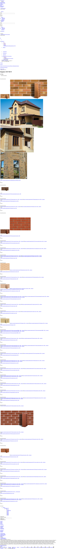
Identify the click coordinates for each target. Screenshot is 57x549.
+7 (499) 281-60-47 (3, 8)
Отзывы (1, 527)
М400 (8, 514)
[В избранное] (0, 183)
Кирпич (4, 507)
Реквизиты (1, 530)
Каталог (1, 521)
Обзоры (1, 536)
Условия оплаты (2, 533)
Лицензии (1, 526)
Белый (8, 509)
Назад (5, 43)
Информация (2, 528)
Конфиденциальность (3, 545)
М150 (8, 511)
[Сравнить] (0, 184)
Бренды (1, 522)
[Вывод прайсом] (3, 77)
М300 (8, 513)
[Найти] (1, 16)
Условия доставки (2, 534)
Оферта (1, 546)
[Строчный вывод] (2, 77)
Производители (6, 508)
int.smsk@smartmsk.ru (3, 538)
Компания (1, 524)
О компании (2, 525)
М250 (8, 512)
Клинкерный (9, 510)
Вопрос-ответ (2, 535)
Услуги (1, 523)
